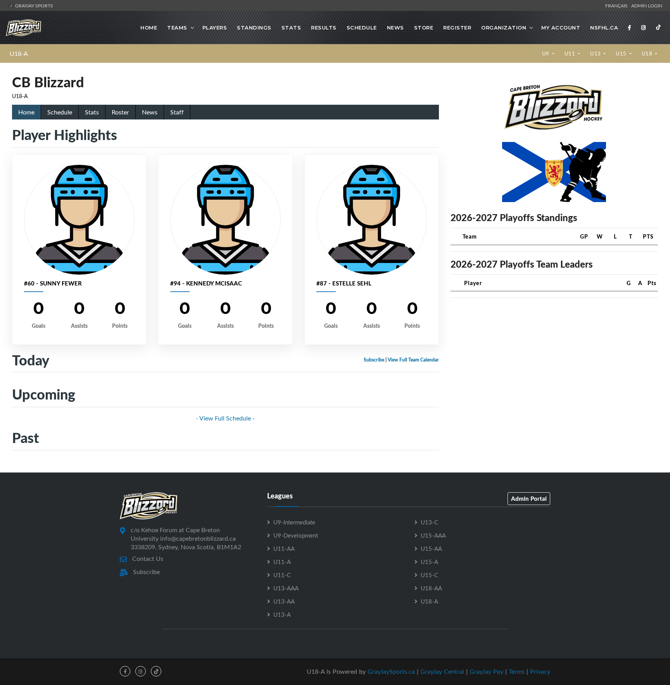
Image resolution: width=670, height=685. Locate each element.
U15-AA (431, 548)
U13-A (282, 614)
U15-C (429, 575)
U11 (571, 53)
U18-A (19, 53)
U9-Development (295, 535)
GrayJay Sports (33, 5)
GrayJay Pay (486, 671)
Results (324, 27)
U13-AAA (286, 588)
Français (617, 5)
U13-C (429, 522)
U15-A (429, 562)
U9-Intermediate (294, 522)
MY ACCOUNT (560, 27)
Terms (517, 671)
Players (214, 27)
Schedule (362, 27)
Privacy (540, 671)
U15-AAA (433, 535)
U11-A (282, 562)
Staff (177, 112)
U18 (648, 53)
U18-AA (431, 588)
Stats (291, 27)
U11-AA (284, 548)
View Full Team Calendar (413, 359)
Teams (177, 27)
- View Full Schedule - (225, 418)
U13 (596, 53)
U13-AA (284, 601)
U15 (622, 53)
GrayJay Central (442, 671)
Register (457, 27)
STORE (423, 27)
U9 (546, 53)
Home (148, 27)
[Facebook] (629, 27)
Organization (503, 27)
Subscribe (374, 359)
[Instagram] (643, 27)
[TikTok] (658, 27)
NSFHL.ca (604, 27)
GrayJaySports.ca (391, 671)
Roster (120, 112)
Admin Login (646, 5)
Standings (254, 27)
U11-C (282, 575)
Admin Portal (529, 498)
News (395, 27)
